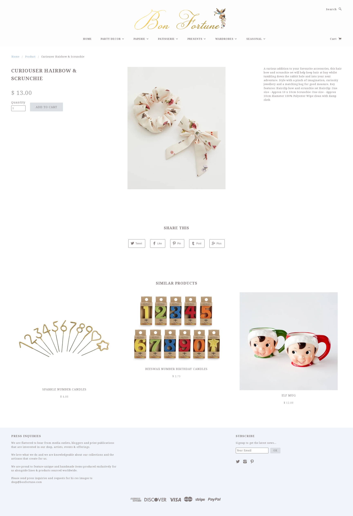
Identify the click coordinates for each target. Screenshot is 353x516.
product (30, 56)
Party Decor (111, 39)
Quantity (18, 102)
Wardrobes (224, 39)
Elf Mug (289, 395)
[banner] (176, 18)
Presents (195, 39)
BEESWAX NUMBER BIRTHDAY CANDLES (176, 369)
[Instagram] (245, 462)
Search (331, 9)
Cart (333, 39)
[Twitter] (238, 462)
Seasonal (254, 39)
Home (87, 39)
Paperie (140, 39)
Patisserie (166, 39)
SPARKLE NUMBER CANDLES (64, 389)
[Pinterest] (252, 462)
